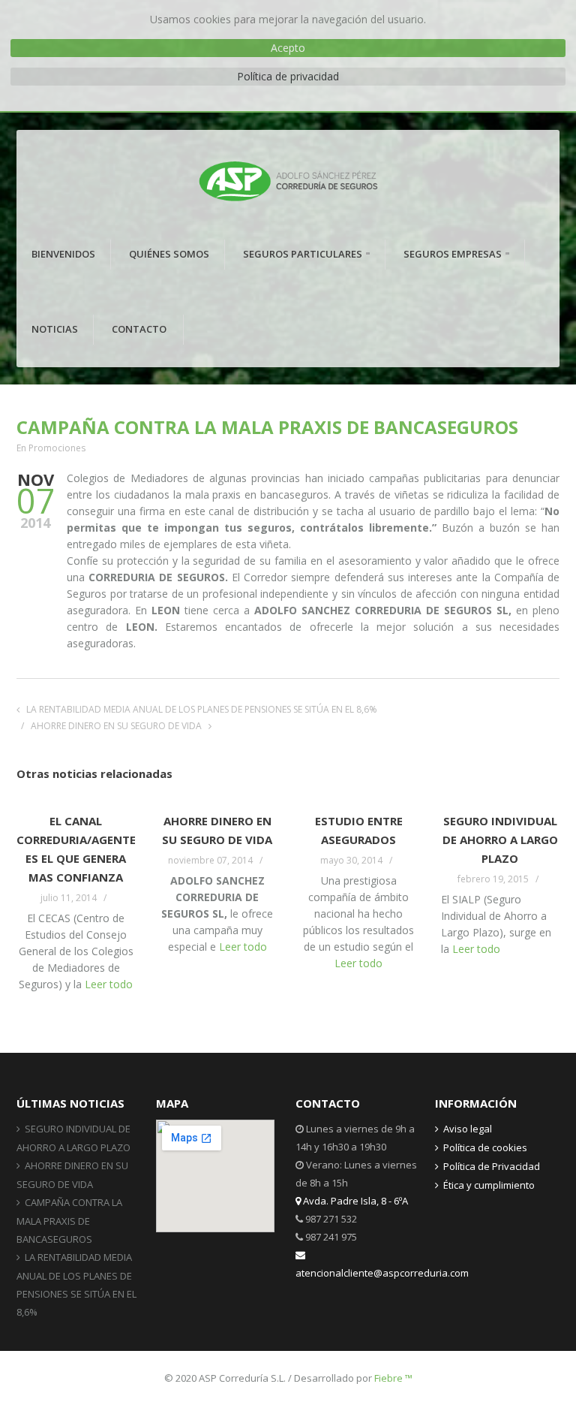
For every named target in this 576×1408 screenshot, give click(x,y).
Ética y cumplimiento (489, 1185)
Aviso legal (467, 1128)
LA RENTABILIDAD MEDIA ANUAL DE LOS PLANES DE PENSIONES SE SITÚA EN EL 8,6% (201, 709)
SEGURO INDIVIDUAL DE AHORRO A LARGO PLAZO (500, 839)
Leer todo (109, 984)
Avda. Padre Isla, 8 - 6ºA (354, 1201)
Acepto (288, 48)
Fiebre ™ (393, 1378)
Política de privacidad (288, 76)
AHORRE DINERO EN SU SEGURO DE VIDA (116, 725)
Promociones (57, 448)
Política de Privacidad (491, 1166)
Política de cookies (485, 1147)
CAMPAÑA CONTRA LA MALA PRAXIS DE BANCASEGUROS (69, 1220)
